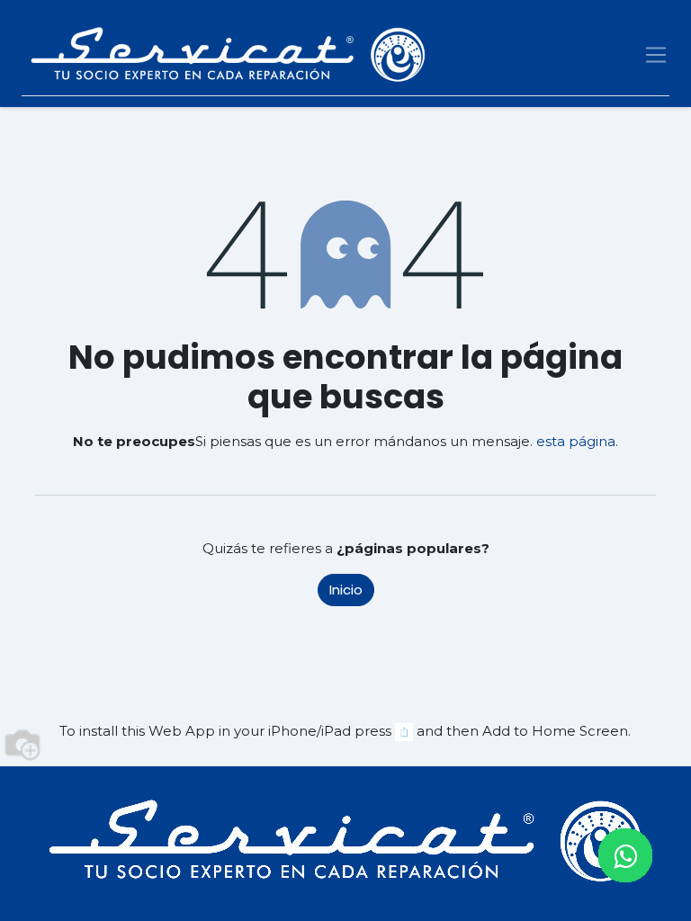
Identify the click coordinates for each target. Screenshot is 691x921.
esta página (575, 441)
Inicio (346, 589)
